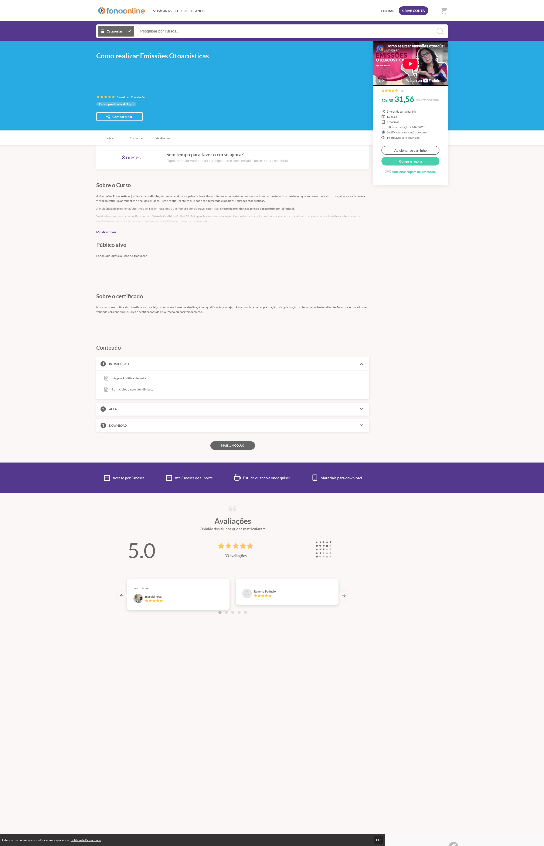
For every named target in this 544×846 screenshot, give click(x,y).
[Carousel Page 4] (239, 612)
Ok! (378, 840)
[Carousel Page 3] (233, 612)
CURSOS (181, 11)
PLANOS (198, 11)
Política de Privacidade (86, 840)
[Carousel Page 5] (245, 612)
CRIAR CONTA (413, 10)
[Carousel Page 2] (226, 612)
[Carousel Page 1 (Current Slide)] (220, 612)
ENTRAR (387, 11)
